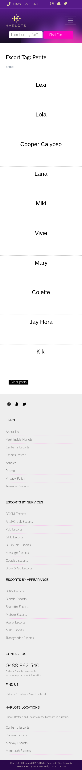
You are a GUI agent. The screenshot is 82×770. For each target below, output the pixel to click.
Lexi (41, 85)
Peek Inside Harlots (19, 439)
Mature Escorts (16, 614)
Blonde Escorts (16, 599)
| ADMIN (61, 766)
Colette (41, 292)
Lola (41, 114)
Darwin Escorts (16, 735)
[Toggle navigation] (70, 20)
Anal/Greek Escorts (19, 521)
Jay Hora (41, 322)
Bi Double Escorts (18, 545)
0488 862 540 (25, 4)
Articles (11, 463)
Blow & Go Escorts (19, 568)
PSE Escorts (14, 529)
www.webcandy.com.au (45, 766)
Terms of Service (17, 486)
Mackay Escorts (16, 743)
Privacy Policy (15, 478)
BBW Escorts (15, 591)
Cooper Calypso (41, 144)
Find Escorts (58, 34)
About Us (12, 431)
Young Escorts (15, 622)
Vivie (41, 233)
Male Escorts (15, 630)
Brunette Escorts (17, 606)
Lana (41, 174)
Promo (10, 470)
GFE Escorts (14, 537)
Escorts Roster (16, 455)
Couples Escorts (17, 560)
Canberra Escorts (17, 447)
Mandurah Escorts (18, 750)
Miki (41, 203)
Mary (41, 263)
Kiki (41, 351)
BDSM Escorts (16, 514)
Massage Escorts (17, 552)
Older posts (18, 382)
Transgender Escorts (20, 638)
